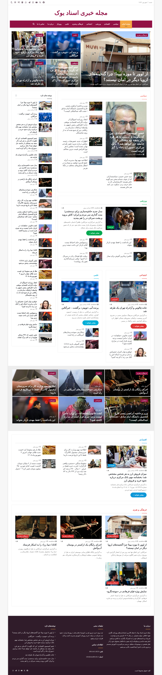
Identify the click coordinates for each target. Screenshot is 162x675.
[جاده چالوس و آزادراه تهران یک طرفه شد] (29, 73)
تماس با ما (40, 24)
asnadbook (139, 154)
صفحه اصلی (126, 24)
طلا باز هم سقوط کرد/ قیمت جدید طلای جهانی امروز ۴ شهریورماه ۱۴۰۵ (27, 273)
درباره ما (51, 24)
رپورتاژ (59, 24)
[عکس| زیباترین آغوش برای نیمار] (140, 256)
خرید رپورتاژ (85, 636)
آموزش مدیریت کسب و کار (71, 636)
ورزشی (98, 24)
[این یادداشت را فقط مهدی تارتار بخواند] (140, 242)
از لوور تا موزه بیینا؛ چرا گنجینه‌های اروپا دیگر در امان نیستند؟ (27, 105)
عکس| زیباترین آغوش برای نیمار (119, 256)
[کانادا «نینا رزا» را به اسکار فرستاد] (45, 253)
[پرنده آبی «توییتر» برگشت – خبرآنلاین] (63, 45)
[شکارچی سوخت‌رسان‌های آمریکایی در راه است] (92, 332)
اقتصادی (107, 24)
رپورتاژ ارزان (68, 633)
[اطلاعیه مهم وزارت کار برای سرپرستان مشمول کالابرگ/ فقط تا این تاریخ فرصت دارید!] (45, 203)
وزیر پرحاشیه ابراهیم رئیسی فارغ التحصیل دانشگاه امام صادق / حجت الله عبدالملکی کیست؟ (74, 108)
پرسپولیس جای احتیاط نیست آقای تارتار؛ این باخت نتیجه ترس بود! (74, 245)
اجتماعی (89, 24)
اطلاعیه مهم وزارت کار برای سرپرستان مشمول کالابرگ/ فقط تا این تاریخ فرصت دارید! (26, 202)
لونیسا (83, 633)
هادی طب (76, 633)
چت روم (100, 633)
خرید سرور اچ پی (91, 633)
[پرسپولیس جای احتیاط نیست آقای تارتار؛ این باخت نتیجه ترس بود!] (95, 242)
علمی (67, 24)
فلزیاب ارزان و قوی (96, 638)
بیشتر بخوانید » (94, 233)
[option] (81, 59)
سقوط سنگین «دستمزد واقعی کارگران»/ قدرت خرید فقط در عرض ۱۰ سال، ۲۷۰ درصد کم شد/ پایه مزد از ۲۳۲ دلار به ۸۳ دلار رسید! (74, 468)
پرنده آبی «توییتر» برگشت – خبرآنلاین (80, 307)
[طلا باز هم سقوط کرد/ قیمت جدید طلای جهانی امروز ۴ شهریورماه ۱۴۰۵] (45, 274)
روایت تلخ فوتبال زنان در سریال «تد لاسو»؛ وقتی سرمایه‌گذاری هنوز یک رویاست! (75, 258)
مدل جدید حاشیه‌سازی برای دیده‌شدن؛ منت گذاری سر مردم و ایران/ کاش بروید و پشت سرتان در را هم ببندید (82, 214)
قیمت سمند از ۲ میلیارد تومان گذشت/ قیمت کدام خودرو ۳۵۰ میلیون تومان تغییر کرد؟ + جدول (28, 466)
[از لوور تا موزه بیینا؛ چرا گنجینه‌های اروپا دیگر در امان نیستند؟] (115, 59)
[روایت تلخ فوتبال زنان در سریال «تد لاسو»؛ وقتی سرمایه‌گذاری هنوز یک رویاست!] (95, 256)
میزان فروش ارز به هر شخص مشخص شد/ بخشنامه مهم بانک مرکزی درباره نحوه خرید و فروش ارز (128, 477)
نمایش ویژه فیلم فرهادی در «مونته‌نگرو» (127, 591)
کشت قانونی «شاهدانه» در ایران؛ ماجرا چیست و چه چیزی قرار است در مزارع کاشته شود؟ (82, 416)
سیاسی (115, 24)
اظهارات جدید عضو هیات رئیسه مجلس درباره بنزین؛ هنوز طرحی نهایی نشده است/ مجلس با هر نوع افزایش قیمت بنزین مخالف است (74, 146)
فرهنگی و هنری (77, 24)
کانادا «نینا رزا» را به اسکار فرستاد (40, 544)
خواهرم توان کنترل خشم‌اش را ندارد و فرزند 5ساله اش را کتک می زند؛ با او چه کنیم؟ (121, 354)
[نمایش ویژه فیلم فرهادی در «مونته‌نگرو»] (45, 327)
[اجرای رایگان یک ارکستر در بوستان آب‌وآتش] (45, 182)
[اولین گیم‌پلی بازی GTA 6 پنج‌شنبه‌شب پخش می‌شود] (92, 344)
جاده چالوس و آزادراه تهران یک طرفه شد (39, 655)
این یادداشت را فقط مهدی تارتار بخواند (36, 420)
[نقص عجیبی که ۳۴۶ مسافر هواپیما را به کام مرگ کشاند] (45, 338)
